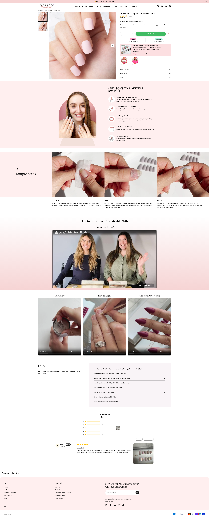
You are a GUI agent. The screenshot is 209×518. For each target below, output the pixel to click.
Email (74, 260)
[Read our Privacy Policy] (101, 272)
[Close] (137, 235)
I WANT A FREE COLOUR (87, 278)
